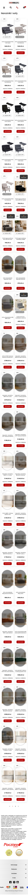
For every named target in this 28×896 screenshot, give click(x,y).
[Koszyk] (24, 7)
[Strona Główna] (14, 3)
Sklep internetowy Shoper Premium (14, 891)
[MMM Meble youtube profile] (18, 882)
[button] (4, 7)
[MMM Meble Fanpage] (10, 882)
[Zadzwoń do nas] (17, 7)
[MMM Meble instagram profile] (14, 882)
